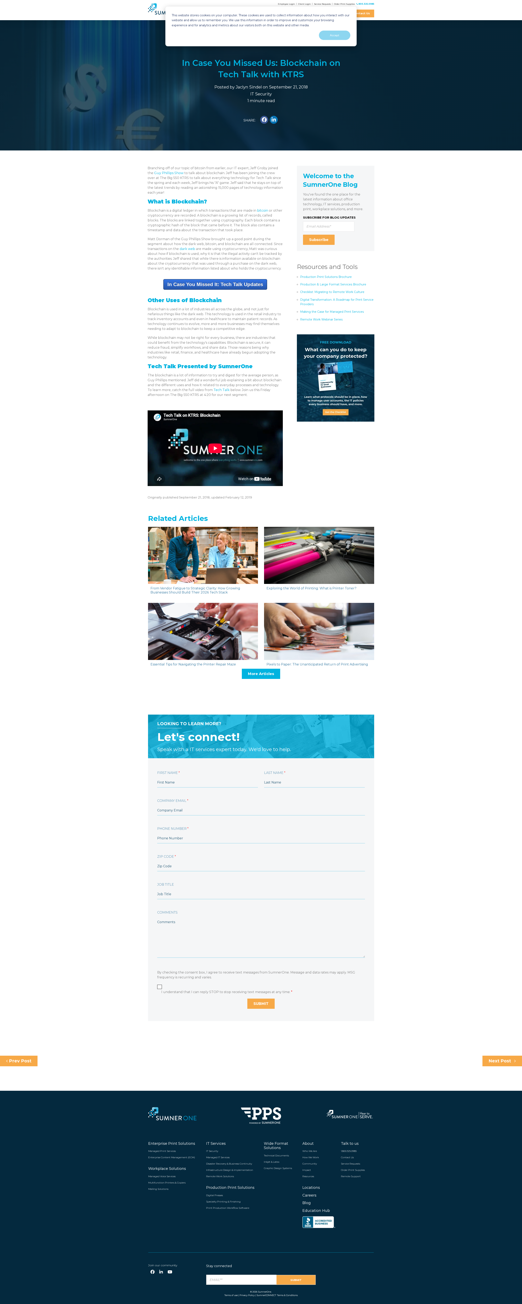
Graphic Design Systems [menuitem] (278, 1168)
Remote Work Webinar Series (321, 319)
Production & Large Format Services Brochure (333, 284)
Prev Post (19, 1060)
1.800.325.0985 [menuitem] (349, 1151)
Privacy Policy (247, 1295)
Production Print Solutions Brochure (326, 277)
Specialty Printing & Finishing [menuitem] (223, 1201)
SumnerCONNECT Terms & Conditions (277, 1295)
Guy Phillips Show (169, 173)
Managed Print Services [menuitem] (162, 1151)
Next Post (500, 1060)
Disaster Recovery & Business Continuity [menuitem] (229, 1163)
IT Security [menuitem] (212, 1151)
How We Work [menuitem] (310, 1157)
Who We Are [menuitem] (309, 1151)
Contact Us (361, 13)
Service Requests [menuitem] (350, 1163)
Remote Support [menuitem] (351, 1176)
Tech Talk (221, 390)
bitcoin (262, 210)
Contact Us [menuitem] (347, 1157)
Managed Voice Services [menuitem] (162, 1176)
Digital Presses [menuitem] (214, 1195)
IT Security (261, 94)
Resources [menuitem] (308, 1176)
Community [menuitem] (309, 1163)
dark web (187, 249)
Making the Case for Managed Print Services (332, 312)
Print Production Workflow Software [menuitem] (227, 1207)
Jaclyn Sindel (249, 87)
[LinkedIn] (161, 1272)
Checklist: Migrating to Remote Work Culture (332, 292)
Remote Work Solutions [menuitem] (220, 1176)
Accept (334, 35)
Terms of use (231, 1295)
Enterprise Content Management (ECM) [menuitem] (171, 1157)
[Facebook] (152, 1272)
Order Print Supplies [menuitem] (353, 1169)
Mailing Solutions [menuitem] (158, 1188)
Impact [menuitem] (306, 1169)
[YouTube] (170, 1272)
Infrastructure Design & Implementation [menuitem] (229, 1169)
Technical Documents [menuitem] (276, 1155)
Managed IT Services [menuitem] (218, 1157)
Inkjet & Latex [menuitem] (271, 1161)
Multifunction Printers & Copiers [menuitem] (167, 1182)
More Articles (261, 674)
